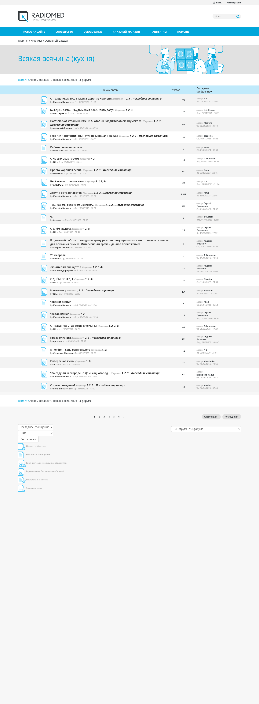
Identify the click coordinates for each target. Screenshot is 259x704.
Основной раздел (56, 40)
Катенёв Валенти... (63, 101)
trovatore (58, 220)
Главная (23, 40)
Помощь (183, 31)
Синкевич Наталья (63, 353)
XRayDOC (58, 184)
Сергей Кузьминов (203, 204)
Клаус (207, 147)
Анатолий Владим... (63, 128)
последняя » (232, 416)
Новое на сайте (34, 31)
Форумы (36, 40)
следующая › (211, 416)
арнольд (57, 341)
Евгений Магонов (62, 388)
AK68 (206, 301)
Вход (218, 2)
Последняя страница (147, 98)
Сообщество (64, 31)
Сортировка (28, 439)
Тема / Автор (110, 90)
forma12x (58, 150)
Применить (238, 16)
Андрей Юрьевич (204, 242)
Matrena (208, 122)
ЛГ (54, 364)
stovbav (208, 385)
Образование (93, 31)
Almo (206, 192)
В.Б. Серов (58, 113)
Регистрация (234, 2)
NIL (205, 98)
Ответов (175, 90)
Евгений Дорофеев (63, 270)
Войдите (23, 79)
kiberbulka (209, 361)
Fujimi (56, 258)
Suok (206, 169)
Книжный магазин (126, 31)
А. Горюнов (210, 158)
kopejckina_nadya (205, 374)
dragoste (208, 135)
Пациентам (159, 31)
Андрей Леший (61, 247)
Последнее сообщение (203, 89)
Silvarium (208, 279)
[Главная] (41, 16)
